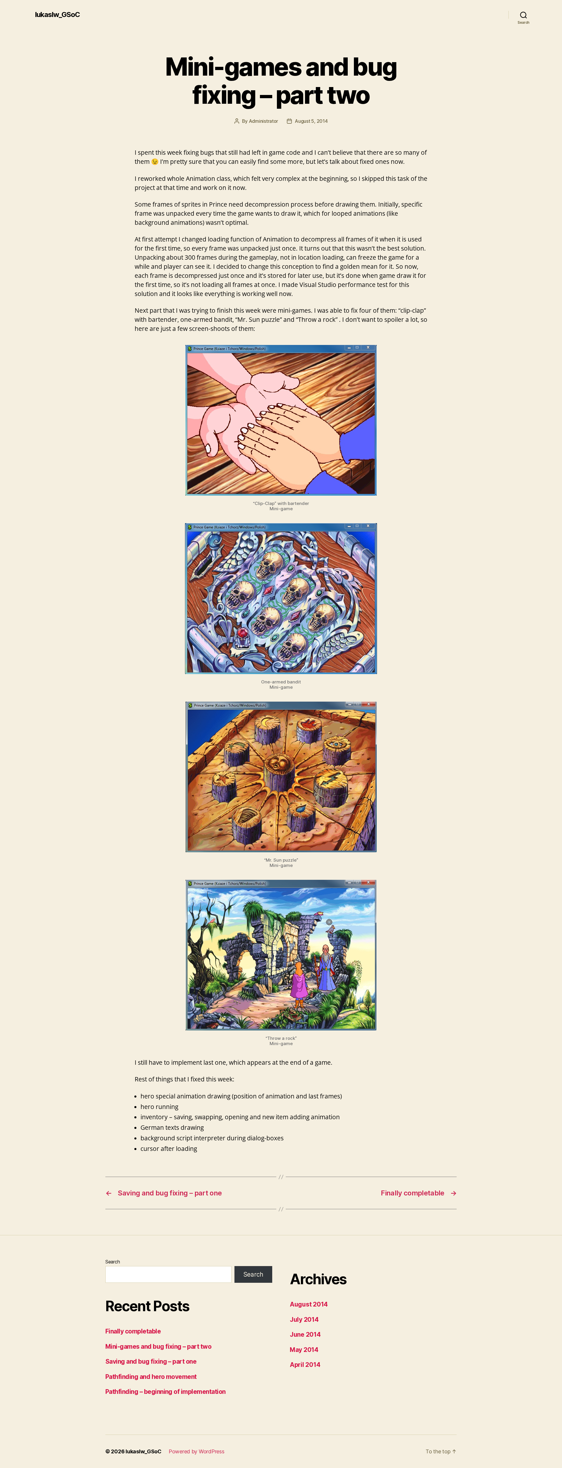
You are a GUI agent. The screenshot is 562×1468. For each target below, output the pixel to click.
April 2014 (305, 1364)
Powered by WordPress (197, 1451)
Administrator (263, 121)
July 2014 (304, 1319)
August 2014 (309, 1304)
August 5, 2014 (311, 121)
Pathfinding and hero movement (151, 1376)
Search (112, 1262)
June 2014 (305, 1334)
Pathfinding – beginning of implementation (165, 1391)
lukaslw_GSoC (57, 14)
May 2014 (304, 1349)
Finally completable (133, 1331)
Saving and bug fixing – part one (150, 1361)
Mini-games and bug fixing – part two (158, 1346)
